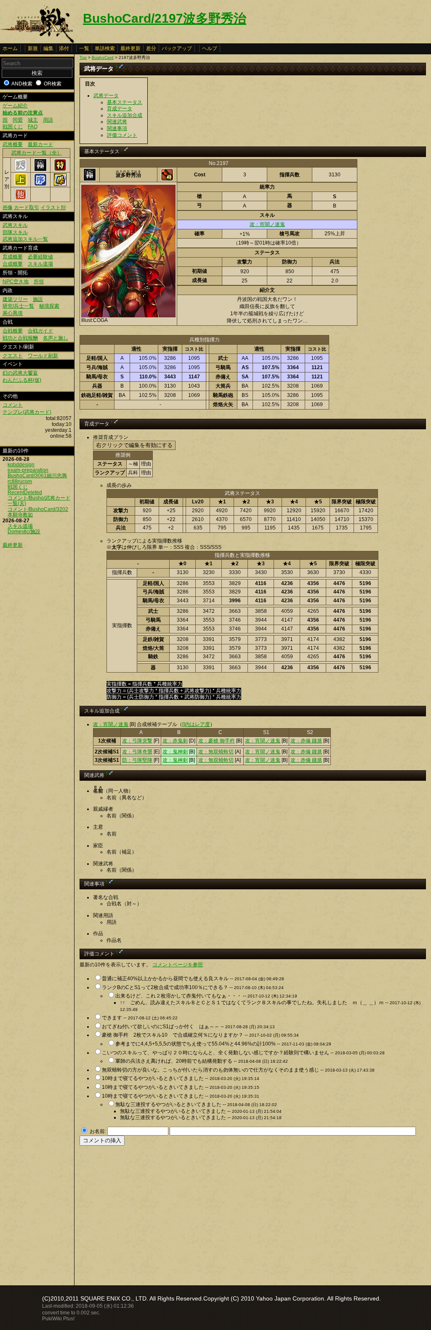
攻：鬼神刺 (175, 752)
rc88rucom (20, 481)
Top (83, 57)
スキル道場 (40, 264)
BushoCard (103, 57)
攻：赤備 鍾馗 (306, 741)
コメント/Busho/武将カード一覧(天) (39, 500)
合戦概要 (13, 331)
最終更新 (130, 48)
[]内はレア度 (196, 724)
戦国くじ (13, 127)
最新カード (40, 144)
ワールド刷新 (43, 356)
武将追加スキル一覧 (25, 239)
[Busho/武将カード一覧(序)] (40, 184)
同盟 (18, 120)
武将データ (106, 95)
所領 (39, 282)
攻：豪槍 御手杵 (216, 741)
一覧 (84, 48)
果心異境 (13, 313)
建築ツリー (15, 299)
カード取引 (26, 207)
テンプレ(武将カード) (27, 412)
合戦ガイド (40, 331)
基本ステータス (124, 102)
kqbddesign (21, 465)
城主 (33, 120)
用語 (48, 120)
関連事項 (117, 128)
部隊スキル (15, 232)
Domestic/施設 (24, 532)
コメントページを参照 (177, 965)
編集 (48, 48)
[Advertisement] (150, 1213)
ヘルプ (209, 48)
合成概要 (13, 264)
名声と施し (55, 338)
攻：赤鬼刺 (175, 741)
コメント (13, 405)
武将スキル (15, 225)
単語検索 (105, 48)
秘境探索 (49, 306)
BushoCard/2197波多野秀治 (164, 18)
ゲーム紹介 (15, 106)
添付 (64, 48)
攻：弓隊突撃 (137, 741)
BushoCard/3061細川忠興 (37, 476)
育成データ (119, 109)
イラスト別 (53, 207)
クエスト (13, 356)
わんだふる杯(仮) (22, 380)
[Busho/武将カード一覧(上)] (20, 184)
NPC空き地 (16, 282)
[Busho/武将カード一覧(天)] (20, 170)
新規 (33, 48)
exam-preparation (28, 470)
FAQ (32, 127)
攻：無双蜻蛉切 (216, 752)
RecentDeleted (25, 492)
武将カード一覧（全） (36, 153)
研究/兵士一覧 (18, 306)
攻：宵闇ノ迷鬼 (267, 224)
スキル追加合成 (124, 115)
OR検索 (52, 84)
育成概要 (13, 257)
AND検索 (21, 84)
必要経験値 (40, 257)
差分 (151, 48)
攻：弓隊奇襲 (137, 752)
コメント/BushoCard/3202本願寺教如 (38, 512)
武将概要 (13, 144)
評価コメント (122, 135)
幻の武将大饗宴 (20, 373)
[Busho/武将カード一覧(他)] (20, 199)
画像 (8, 207)
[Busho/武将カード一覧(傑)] (60, 184)
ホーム (10, 48)
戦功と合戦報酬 (20, 338)
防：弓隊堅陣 (137, 760)
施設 (38, 299)
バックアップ (177, 48)
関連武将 (117, 122)
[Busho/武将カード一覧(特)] (60, 170)
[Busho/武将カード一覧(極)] (40, 170)
